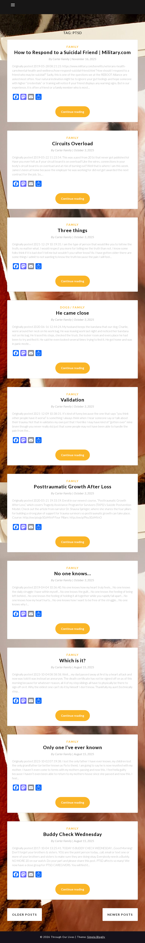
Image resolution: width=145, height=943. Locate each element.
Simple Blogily (96, 936)
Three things (72, 230)
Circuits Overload (72, 143)
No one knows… (72, 573)
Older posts (24, 914)
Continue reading (72, 111)
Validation (72, 399)
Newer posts (120, 914)
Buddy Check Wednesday (72, 834)
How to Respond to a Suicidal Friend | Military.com (72, 52)
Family (72, 46)
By (60, 59)
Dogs (65, 307)
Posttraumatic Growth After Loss (72, 486)
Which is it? (72, 660)
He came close (72, 313)
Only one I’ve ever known (72, 747)
